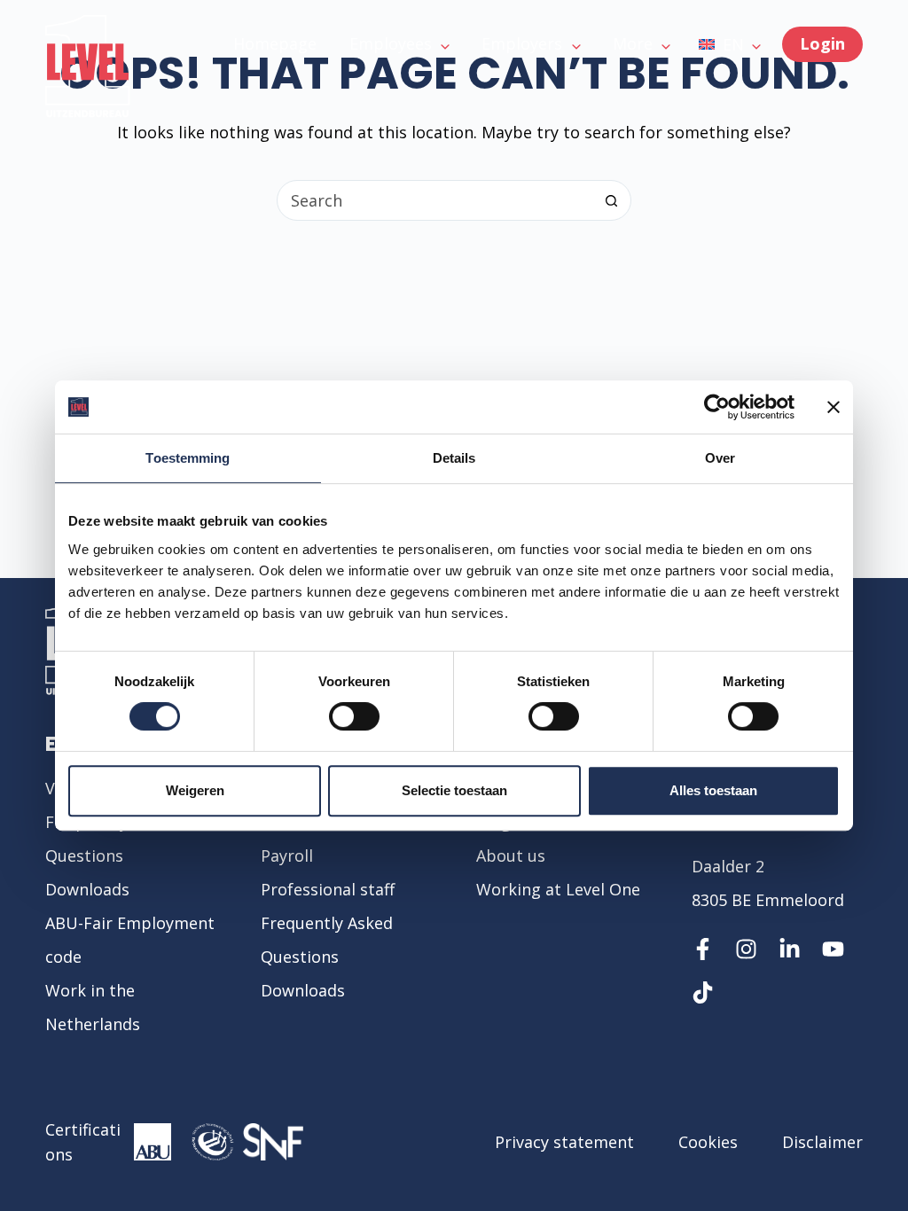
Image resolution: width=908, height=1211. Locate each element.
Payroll (287, 855)
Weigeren (195, 790)
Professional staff (328, 889)
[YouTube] (833, 949)
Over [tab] (720, 457)
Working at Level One (558, 889)
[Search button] (610, 200)
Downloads (87, 889)
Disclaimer (822, 1142)
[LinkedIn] (790, 949)
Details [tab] (454, 457)
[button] (730, 44)
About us (510, 855)
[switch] (354, 716)
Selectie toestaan (454, 790)
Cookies (708, 1142)
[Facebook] (703, 949)
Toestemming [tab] (187, 457)
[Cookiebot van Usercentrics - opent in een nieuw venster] (716, 407)
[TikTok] (703, 992)
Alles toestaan (713, 790)
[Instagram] (746, 949)
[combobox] (434, 200)
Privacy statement (564, 1142)
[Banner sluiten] (833, 407)
